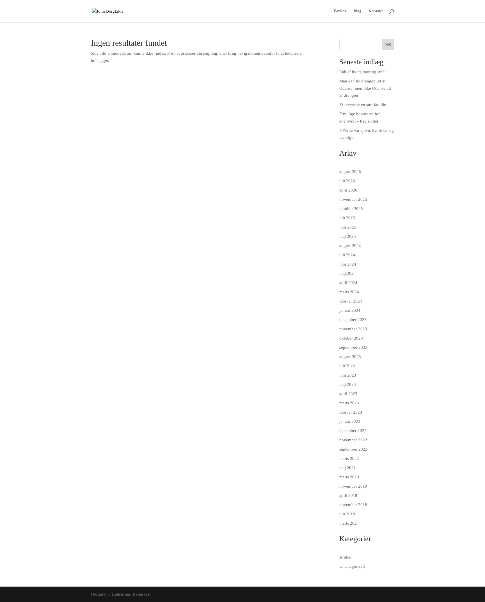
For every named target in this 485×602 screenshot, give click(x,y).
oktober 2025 (351, 208)
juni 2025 (347, 227)
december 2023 (353, 319)
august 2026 (350, 171)
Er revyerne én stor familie (362, 104)
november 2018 (353, 504)
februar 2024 (350, 301)
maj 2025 (347, 236)
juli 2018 (347, 514)
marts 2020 (349, 477)
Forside (340, 11)
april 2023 (348, 393)
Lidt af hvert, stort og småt (362, 72)
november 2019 (353, 486)
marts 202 (348, 523)
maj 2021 (347, 467)
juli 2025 (347, 218)
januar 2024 (349, 310)
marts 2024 (349, 292)
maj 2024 (347, 273)
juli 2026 (347, 181)
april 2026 (348, 190)
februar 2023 (350, 412)
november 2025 (353, 199)
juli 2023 (347, 366)
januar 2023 (349, 421)
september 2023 (353, 347)
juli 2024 (347, 255)
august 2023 (350, 356)
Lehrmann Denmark (131, 594)
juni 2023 (347, 375)
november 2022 (353, 440)
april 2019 (348, 495)
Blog (357, 11)
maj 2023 (347, 384)
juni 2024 (347, 264)
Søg (388, 44)
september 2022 (353, 449)
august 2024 (350, 245)
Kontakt (376, 11)
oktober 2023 (351, 338)
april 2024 (348, 282)
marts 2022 (349, 458)
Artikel (345, 557)
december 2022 (353, 430)
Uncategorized (352, 566)
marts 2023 (349, 403)
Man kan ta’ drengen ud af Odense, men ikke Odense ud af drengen (365, 88)
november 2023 (353, 329)
